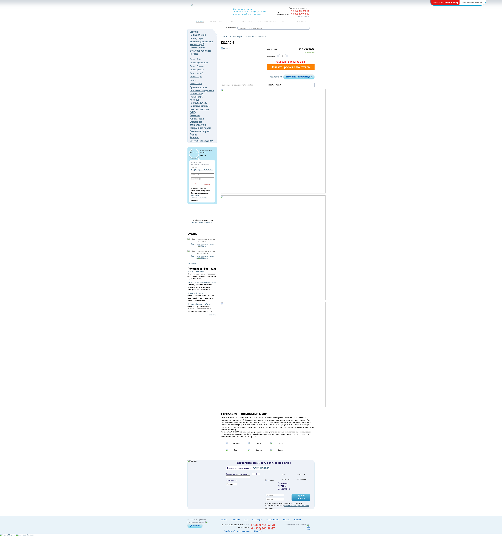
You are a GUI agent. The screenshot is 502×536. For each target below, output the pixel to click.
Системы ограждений (201, 140)
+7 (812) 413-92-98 (202, 169)
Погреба (194, 53)
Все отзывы (191, 263)
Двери (193, 134)
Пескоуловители (198, 103)
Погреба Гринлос (196, 69)
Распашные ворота (200, 131)
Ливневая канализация (197, 117)
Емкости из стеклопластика (198, 123)
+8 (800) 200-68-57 (262, 528)
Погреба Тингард (196, 66)
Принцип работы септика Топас (198, 304)
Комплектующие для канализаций (201, 42)
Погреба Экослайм (197, 73)
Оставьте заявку (202, 184)
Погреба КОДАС (196, 77)
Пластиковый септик (195, 293)
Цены (230, 21)
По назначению (198, 35)
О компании (215, 21)
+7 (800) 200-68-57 (299, 13)
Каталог (200, 21)
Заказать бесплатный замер (445, 3)
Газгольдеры (196, 96)
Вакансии (301, 21)
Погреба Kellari (195, 59)
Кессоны (194, 99)
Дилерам (195, 525)
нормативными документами (202, 222)
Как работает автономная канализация (201, 282)
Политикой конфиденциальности (296, 506)
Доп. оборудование (200, 50)
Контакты (286, 21)
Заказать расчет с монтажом (290, 67)
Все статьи (213, 315)
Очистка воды (197, 47)
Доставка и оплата (266, 21)
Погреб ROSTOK (196, 84)
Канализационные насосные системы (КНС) (200, 109)
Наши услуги (245, 21)
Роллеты (194, 137)
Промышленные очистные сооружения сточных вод (202, 90)
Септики (194, 32)
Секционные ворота (200, 128)
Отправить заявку (301, 496)
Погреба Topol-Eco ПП (198, 62)
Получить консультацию (299, 76)
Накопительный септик (196, 271)
